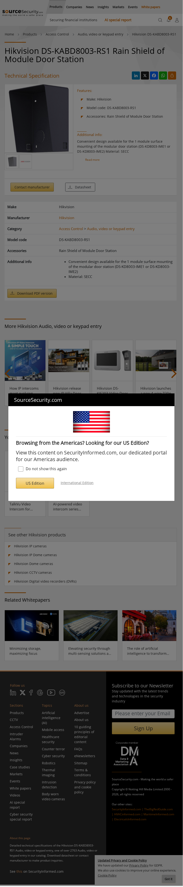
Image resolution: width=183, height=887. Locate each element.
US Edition (35, 483)
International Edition (77, 482)
